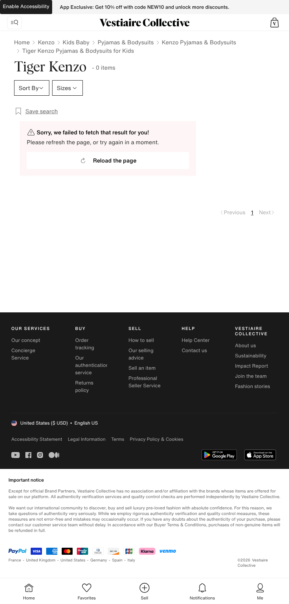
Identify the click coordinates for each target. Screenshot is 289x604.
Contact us (194, 350)
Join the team (251, 376)
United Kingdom (41, 560)
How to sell (141, 340)
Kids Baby (76, 42)
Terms (117, 439)
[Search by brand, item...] (14, 22)
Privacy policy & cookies (156, 439)
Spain (117, 560)
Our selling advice (140, 354)
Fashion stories (252, 386)
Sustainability (250, 356)
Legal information (86, 439)
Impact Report (251, 366)
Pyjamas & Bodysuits (126, 42)
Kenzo (46, 42)
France (14, 560)
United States (73, 560)
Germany (98, 560)
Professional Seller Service (144, 382)
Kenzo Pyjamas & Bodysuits (199, 42)
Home (22, 42)
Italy (131, 560)
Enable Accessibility (26, 6)
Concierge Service (23, 354)
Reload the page (114, 160)
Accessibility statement (36, 439)
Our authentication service (92, 365)
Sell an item (141, 368)
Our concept (25, 340)
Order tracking (84, 344)
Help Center (196, 340)
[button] (274, 22)
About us (245, 345)
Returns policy (84, 386)
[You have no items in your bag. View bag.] (274, 22)
